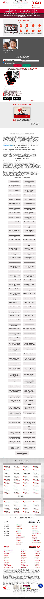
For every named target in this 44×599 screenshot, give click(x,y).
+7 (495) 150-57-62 (17, 480)
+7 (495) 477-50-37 (36, 470)
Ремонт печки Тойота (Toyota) (14, 239)
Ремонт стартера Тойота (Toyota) (15, 257)
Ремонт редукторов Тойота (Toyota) (29, 249)
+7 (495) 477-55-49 (36, 512)
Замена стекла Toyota (29, 311)
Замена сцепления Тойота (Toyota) (29, 293)
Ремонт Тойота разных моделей (14, 328)
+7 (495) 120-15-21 (17, 467)
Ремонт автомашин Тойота (29, 362)
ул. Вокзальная (36, 502)
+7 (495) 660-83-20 (26, 493)
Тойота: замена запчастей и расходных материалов (15, 386)
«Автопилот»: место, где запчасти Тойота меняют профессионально (29, 386)
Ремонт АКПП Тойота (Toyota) (29, 199)
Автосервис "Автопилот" (8, 145)
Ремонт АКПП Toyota (29, 319)
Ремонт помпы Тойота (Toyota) (14, 243)
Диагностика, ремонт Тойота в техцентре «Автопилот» (14, 359)
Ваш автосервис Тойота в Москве (29, 432)
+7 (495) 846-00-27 (26, 470)
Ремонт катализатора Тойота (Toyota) (14, 231)
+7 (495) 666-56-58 (26, 509)
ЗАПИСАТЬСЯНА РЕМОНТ (17, 65)
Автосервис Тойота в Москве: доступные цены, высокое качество (29, 428)
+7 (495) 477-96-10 (17, 483)
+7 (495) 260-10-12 (36, 467)
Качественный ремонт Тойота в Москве (14, 442)
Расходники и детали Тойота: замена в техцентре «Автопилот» (15, 344)
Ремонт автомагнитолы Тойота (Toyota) (14, 236)
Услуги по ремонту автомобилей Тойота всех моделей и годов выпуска (22, 453)
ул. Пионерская (16, 509)
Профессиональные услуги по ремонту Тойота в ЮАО (29, 408)
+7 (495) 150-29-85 (7, 467)
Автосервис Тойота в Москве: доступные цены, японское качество (29, 443)
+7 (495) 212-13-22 (8, 52)
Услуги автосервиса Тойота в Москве (14, 433)
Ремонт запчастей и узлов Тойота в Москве (15, 380)
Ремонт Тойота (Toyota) (15, 181)
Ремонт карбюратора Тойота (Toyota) (29, 227)
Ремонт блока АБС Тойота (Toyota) (14, 199)
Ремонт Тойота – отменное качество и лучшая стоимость (14, 408)
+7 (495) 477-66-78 (17, 470)
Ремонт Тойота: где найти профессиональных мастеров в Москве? (29, 391)
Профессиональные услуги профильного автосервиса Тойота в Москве (15, 413)
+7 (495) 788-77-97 (36, 477)
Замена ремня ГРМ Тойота (29, 306)
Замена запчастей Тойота (29, 324)
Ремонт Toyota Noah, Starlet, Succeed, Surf (29, 375)
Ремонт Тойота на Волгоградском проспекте (15, 334)
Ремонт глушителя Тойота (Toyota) (15, 221)
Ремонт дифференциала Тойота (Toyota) (14, 209)
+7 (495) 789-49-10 (7, 477)
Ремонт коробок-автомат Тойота (15, 306)
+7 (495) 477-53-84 (26, 483)
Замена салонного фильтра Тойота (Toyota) (15, 294)
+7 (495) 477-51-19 (7, 493)
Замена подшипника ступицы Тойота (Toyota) (29, 289)
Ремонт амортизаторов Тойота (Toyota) (14, 204)
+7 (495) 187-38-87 (17, 512)
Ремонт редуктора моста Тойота (14, 319)
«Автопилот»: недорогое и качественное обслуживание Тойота (14, 349)
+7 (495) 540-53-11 (36, 493)
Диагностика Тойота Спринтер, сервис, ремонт (14, 369)
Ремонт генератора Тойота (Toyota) (29, 218)
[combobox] (12, 60)
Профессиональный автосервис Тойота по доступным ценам (14, 438)
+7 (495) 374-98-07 (21, 496)
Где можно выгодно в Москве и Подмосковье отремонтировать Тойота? (14, 339)
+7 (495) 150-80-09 (26, 512)
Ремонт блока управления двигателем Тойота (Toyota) (15, 195)
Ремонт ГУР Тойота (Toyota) (29, 221)
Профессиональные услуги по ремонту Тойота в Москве (14, 401)
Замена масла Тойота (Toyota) (14, 288)
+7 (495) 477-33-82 (26, 467)
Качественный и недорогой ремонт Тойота (29, 354)
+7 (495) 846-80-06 (7, 509)
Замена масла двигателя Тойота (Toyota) (14, 285)
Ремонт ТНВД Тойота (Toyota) (29, 262)
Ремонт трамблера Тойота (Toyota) (29, 267)
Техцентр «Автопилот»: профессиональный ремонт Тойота (15, 375)
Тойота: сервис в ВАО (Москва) (14, 353)
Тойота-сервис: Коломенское (29, 333)
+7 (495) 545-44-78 (26, 490)
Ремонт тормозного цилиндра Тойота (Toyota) (14, 267)
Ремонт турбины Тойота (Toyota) (14, 270)
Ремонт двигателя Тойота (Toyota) (15, 212)
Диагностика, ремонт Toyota (15, 315)
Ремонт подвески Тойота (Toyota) (29, 239)
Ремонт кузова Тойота (29, 315)
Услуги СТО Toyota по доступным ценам (29, 438)
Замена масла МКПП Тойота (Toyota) (29, 285)
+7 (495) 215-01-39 (7, 470)
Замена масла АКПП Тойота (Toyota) (29, 280)
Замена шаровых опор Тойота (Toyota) (14, 298)
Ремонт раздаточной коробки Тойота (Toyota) (14, 249)
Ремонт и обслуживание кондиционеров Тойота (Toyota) (29, 231)
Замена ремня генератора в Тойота (29, 418)
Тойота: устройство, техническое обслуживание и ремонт (29, 359)
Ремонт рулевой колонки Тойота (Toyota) (14, 254)
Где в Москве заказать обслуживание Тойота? (29, 348)
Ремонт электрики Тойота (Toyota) (14, 217)
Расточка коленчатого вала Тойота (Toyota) (29, 195)
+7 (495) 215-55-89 (17, 502)
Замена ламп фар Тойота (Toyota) (15, 279)
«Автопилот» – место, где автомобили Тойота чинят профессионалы (29, 381)
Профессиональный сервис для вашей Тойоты (29, 448)
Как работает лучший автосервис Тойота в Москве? (29, 396)
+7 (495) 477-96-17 (7, 483)
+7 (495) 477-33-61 (17, 477)
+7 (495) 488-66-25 (7, 502)
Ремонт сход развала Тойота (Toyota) (14, 276)
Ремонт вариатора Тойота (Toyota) (29, 270)
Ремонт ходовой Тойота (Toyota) (14, 226)
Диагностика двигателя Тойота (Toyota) (14, 186)
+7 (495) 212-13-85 (26, 502)
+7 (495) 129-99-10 (26, 480)
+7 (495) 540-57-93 (36, 483)
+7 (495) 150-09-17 (36, 490)
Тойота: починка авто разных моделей (29, 338)
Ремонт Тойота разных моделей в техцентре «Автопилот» (15, 325)
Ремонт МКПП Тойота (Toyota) (29, 235)
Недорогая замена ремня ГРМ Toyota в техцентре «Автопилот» (14, 311)
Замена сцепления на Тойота (14, 422)
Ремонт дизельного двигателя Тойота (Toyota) (29, 209)
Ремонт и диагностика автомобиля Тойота (15, 427)
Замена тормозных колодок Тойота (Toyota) (29, 276)
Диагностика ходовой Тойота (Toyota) (29, 186)
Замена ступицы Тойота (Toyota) (14, 302)
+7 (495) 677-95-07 (26, 477)
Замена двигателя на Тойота (14, 417)
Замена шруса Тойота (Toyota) (29, 297)
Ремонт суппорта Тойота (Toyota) (15, 262)
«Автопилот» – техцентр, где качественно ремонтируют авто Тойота (14, 364)
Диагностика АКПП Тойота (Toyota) (29, 182)
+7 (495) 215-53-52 (36, 480)
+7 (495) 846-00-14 (7, 490)
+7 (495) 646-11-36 (7, 480)
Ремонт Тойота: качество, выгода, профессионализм (15, 391)
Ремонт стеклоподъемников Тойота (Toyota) (29, 258)
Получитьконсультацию (26, 65)
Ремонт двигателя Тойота (29, 302)
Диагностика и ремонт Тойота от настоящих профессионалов (29, 413)
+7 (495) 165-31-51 (7, 512)
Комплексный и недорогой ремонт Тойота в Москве (14, 396)
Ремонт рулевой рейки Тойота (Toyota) (29, 254)
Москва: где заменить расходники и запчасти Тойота (29, 344)
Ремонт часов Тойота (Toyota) (29, 203)
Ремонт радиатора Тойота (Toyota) (29, 244)
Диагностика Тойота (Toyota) (14, 190)
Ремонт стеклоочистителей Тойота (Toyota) (29, 213)
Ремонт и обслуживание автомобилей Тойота (14, 448)
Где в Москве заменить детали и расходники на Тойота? (29, 329)
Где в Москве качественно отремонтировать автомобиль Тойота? (29, 369)
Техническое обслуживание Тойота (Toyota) (29, 191)
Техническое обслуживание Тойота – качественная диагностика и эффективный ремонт (29, 402)
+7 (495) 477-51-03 (17, 490)
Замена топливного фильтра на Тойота (29, 423)
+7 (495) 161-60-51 (17, 493)
